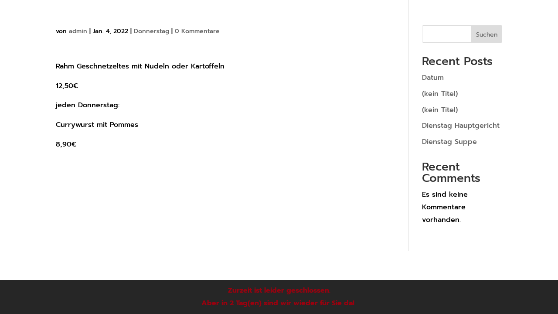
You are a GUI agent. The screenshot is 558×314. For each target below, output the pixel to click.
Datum (433, 77)
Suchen (486, 34)
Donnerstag (151, 31)
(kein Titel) (440, 94)
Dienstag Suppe (449, 142)
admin (78, 31)
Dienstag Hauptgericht (461, 125)
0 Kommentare (197, 31)
